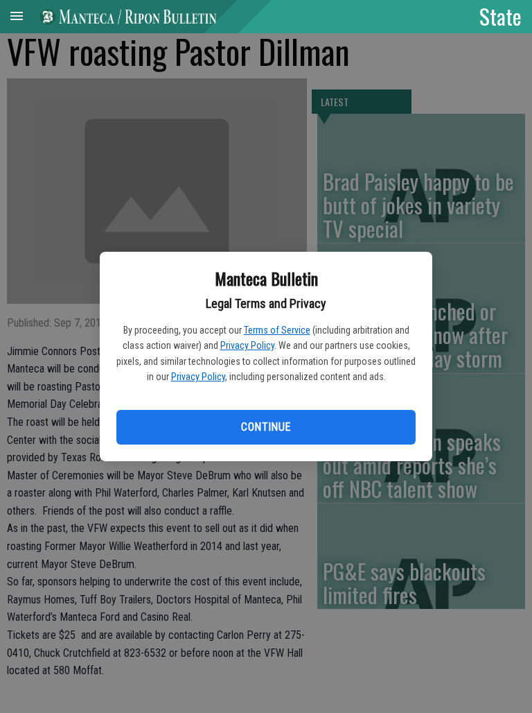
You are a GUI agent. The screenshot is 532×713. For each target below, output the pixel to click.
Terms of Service (277, 330)
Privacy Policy (247, 345)
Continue (265, 426)
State (500, 16)
